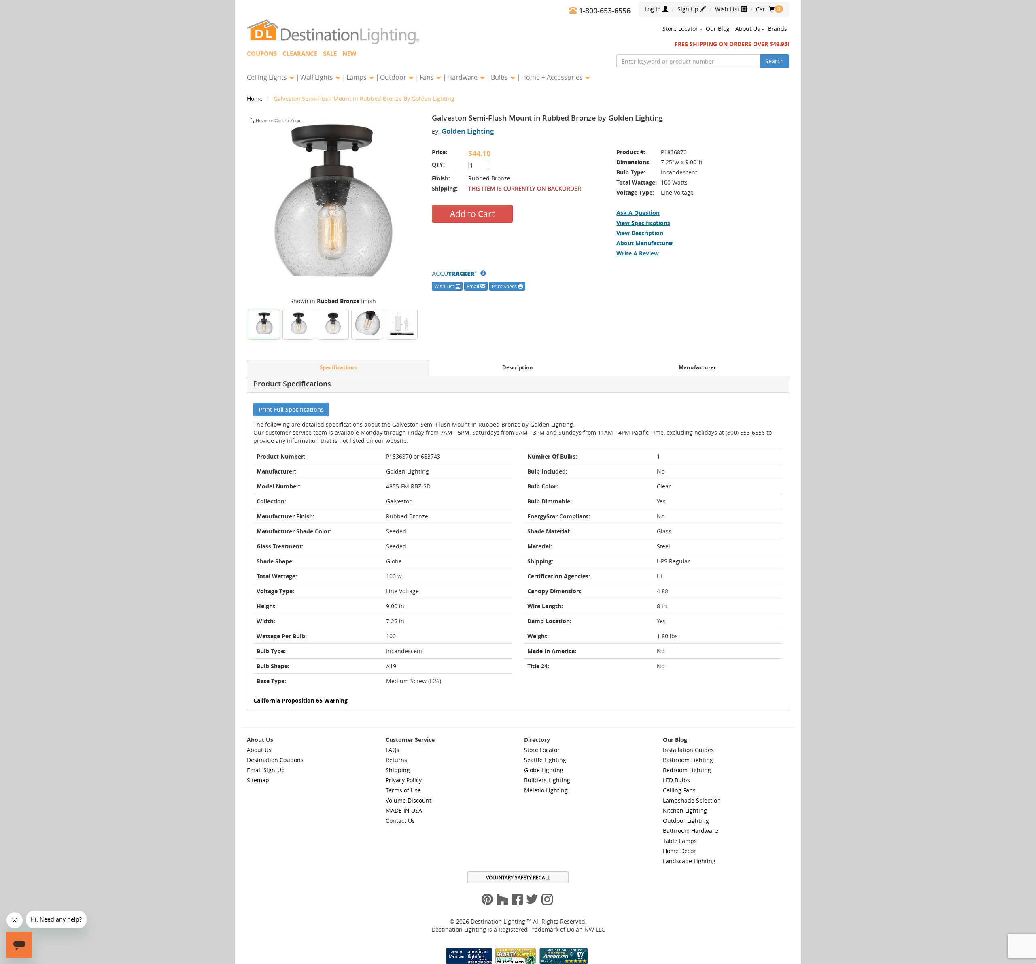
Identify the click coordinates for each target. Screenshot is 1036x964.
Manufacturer (697, 367)
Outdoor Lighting (686, 820)
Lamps (357, 77)
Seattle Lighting (545, 760)
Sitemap (258, 780)
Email (473, 286)
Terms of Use (403, 790)
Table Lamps (680, 841)
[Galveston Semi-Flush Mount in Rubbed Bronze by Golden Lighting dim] (402, 323)
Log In (653, 9)
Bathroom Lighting (688, 760)
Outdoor (394, 77)
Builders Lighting (547, 780)
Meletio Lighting (546, 790)
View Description (639, 233)
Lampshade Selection (692, 800)
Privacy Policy (404, 780)
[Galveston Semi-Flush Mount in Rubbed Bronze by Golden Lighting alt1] (333, 323)
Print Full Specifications (291, 409)
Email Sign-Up (266, 770)
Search (774, 61)
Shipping (398, 770)
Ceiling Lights (268, 77)
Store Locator (680, 28)
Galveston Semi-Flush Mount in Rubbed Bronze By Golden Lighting (364, 98)
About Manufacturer (644, 243)
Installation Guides (688, 750)
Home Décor (679, 851)
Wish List (728, 9)
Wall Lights (317, 77)
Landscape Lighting (689, 861)
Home (255, 98)
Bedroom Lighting (687, 770)
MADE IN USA (404, 810)
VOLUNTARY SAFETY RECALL (518, 877)
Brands (777, 28)
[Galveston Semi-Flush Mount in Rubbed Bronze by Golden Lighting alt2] (299, 323)
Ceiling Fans (679, 790)
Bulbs (500, 77)
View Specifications (643, 223)
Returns (396, 760)
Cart (765, 9)
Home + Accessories (552, 77)
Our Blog (718, 28)
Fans (427, 77)
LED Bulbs (676, 780)
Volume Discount (408, 800)
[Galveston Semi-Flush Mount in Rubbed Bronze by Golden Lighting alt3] (367, 323)
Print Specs (505, 286)
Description (517, 367)
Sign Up (688, 9)
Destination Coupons (275, 760)
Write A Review (637, 253)
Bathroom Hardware (690, 830)
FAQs (392, 750)
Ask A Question (638, 213)
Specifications (338, 367)
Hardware (463, 77)
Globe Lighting (543, 770)
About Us (747, 28)
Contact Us (400, 820)
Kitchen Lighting (685, 810)
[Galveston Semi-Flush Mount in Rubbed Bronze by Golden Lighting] (264, 323)
